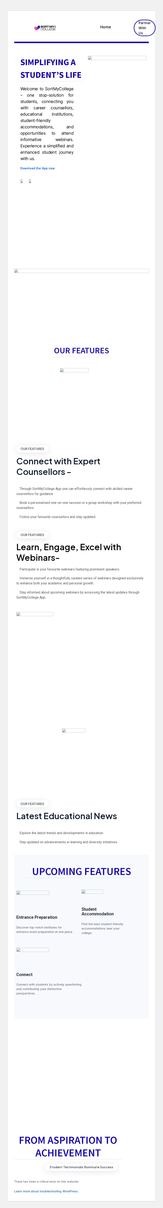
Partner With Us (145, 28)
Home (105, 27)
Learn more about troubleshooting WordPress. (46, 1191)
